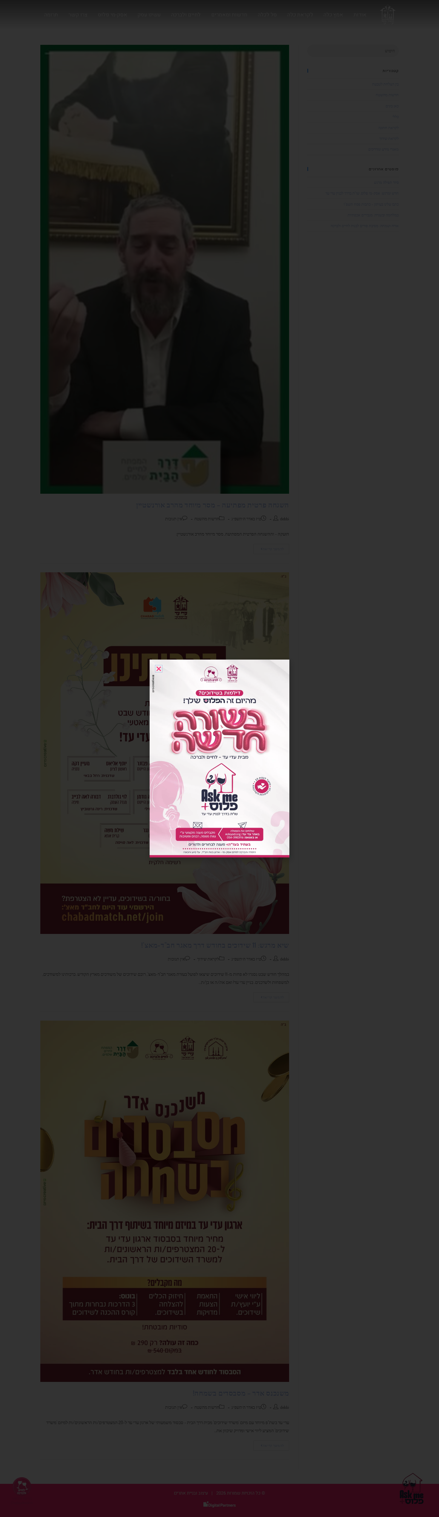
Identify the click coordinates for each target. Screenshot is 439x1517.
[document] (219, 758)
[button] (159, 669)
